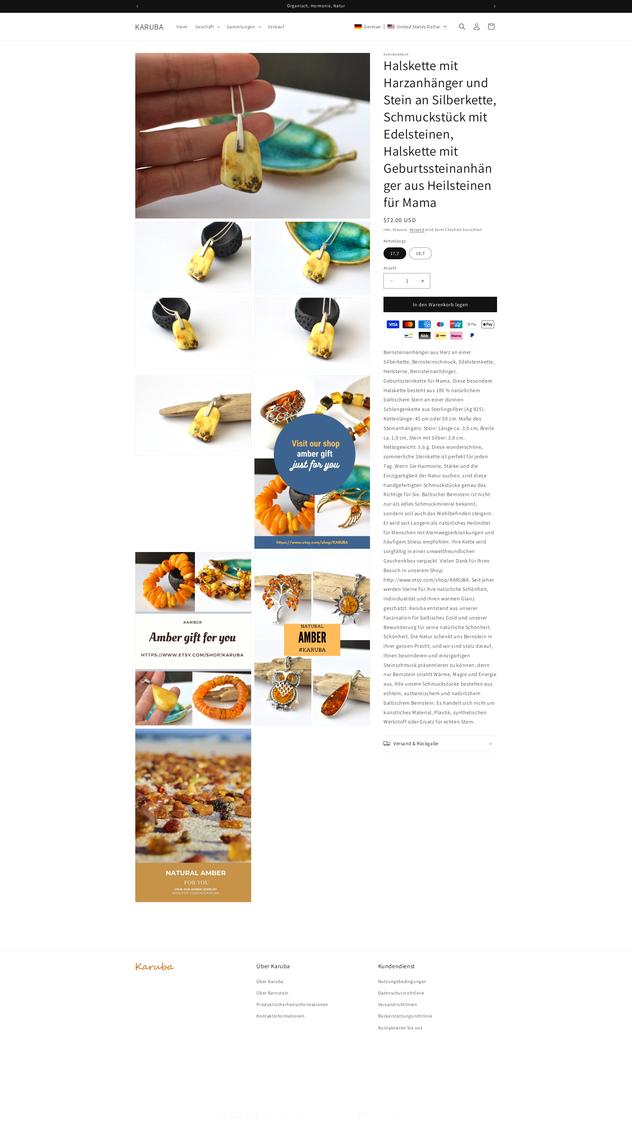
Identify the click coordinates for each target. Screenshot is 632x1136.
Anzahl (389, 268)
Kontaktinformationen (420, 1127)
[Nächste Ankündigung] (494, 6)
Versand (417, 229)
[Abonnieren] (246, 1072)
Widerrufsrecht (276, 1127)
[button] (207, 27)
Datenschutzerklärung (315, 1127)
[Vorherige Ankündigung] (137, 6)
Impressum (384, 1127)
